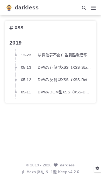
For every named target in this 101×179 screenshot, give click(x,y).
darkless (27, 7)
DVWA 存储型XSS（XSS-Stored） (64, 67)
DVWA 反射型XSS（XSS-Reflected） (64, 80)
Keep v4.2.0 (68, 172)
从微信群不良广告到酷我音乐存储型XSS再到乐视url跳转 (64, 55)
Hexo (31, 172)
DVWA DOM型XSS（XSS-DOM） (64, 92)
